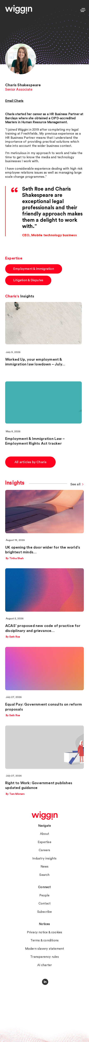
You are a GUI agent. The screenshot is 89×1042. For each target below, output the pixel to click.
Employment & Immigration (33, 268)
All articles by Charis (30, 462)
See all (75, 484)
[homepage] (45, 815)
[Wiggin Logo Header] (18, 9)
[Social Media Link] (45, 982)
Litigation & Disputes (28, 280)
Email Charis (14, 100)
